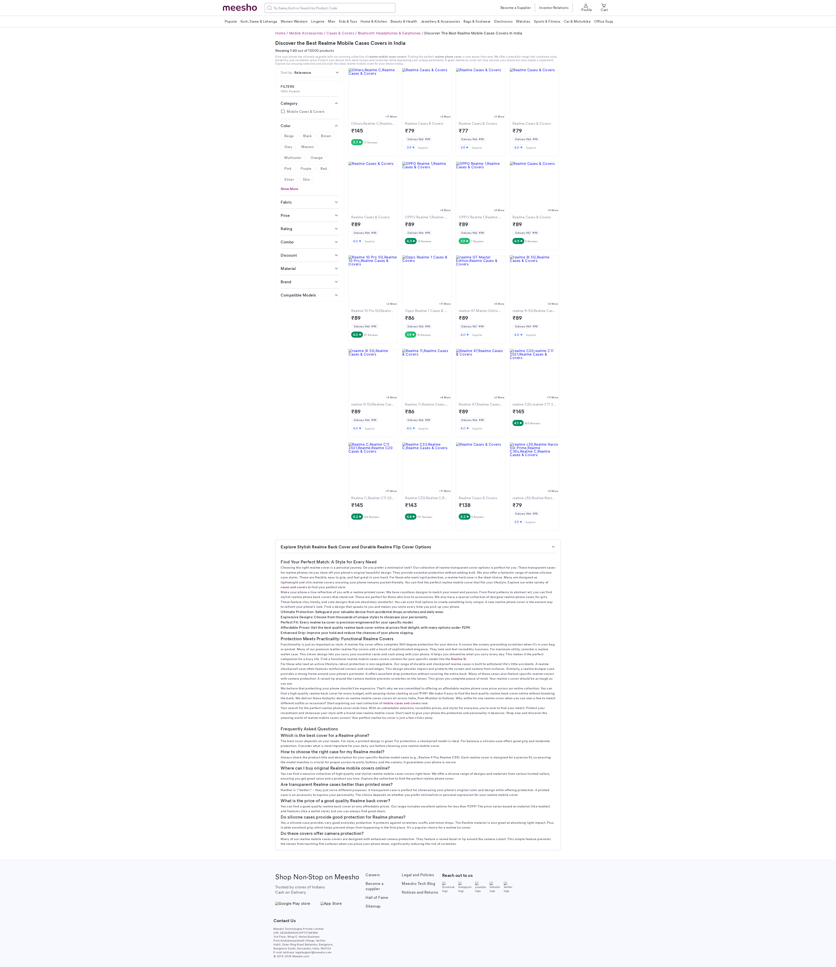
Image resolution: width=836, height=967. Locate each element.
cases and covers (294, 587)
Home (280, 33)
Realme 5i (458, 659)
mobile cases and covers (402, 703)
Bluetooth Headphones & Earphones (389, 33)
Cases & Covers (340, 33)
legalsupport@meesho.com (313, 952)
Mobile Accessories (306, 33)
